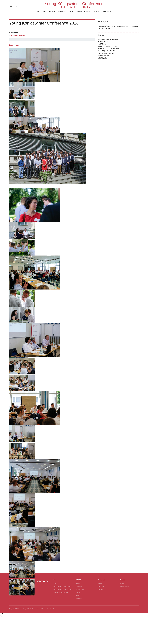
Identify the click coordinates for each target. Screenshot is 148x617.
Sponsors (97, 11)
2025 (99, 26)
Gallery (78, 595)
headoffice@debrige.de (106, 53)
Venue (71, 11)
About (55, 584)
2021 (118, 26)
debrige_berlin (102, 58)
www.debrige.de (103, 55)
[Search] (17, 5)
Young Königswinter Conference (74, 3)
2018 (132, 26)
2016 (100, 28)
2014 (109, 28)
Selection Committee (60, 592)
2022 (113, 26)
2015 (105, 28)
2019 (127, 26)
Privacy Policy (124, 586)
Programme (62, 11)
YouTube (101, 586)
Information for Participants (62, 589)
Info (37, 11)
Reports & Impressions (83, 11)
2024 (104, 26)
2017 (137, 26)
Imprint (122, 584)
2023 (108, 26)
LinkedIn (100, 589)
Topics (44, 11)
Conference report (18, 35)
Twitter (100, 584)
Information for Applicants (62, 586)
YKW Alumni (107, 11)
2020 (123, 26)
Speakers (52, 11)
